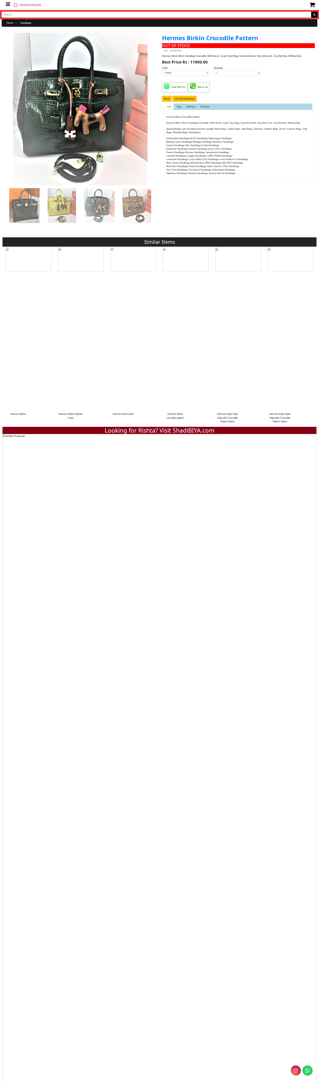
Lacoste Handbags (176, 155)
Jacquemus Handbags (217, 152)
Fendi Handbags (210, 145)
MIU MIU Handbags (232, 162)
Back (167, 98)
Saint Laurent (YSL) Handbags (223, 166)
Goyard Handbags (198, 148)
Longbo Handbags (197, 155)
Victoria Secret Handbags (222, 173)
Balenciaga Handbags (220, 138)
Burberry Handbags (223, 141)
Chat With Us (178, 87)
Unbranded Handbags (178, 138)
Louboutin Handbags (177, 159)
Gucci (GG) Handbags (220, 148)
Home (10, 22)
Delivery (191, 106)
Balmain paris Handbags (179, 141)
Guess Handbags (175, 152)
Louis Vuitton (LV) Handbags (204, 159)
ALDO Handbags (199, 138)
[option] (29, 334)
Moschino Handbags (177, 166)
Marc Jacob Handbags (178, 162)
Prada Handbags (198, 166)
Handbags (25, 22)
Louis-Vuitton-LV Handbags (233, 159)
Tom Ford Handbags (177, 169)
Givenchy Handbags (177, 148)
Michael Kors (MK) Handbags (206, 162)
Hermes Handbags (195, 152)
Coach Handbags (175, 145)
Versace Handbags (198, 173)
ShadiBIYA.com (193, 430)
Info (169, 106)
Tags (178, 106)
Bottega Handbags (203, 141)
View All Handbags (184, 98)
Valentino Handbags (177, 173)
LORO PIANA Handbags (219, 155)
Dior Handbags (193, 145)
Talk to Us (202, 87)
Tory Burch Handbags (200, 169)
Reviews (205, 106)
